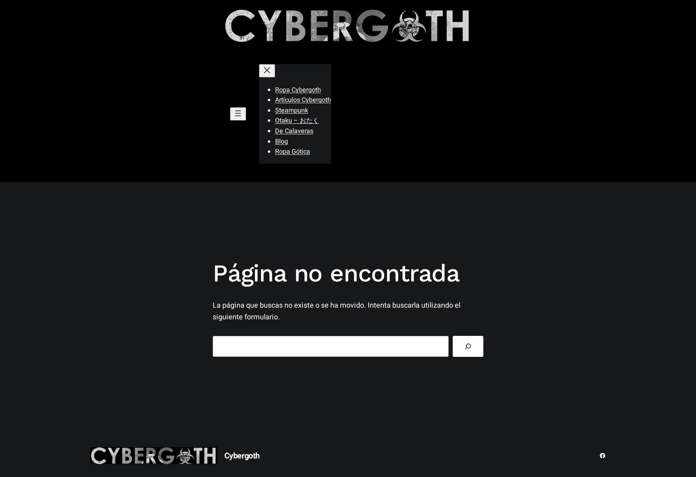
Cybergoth (242, 456)
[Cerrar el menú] (267, 70)
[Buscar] (468, 346)
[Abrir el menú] (238, 114)
